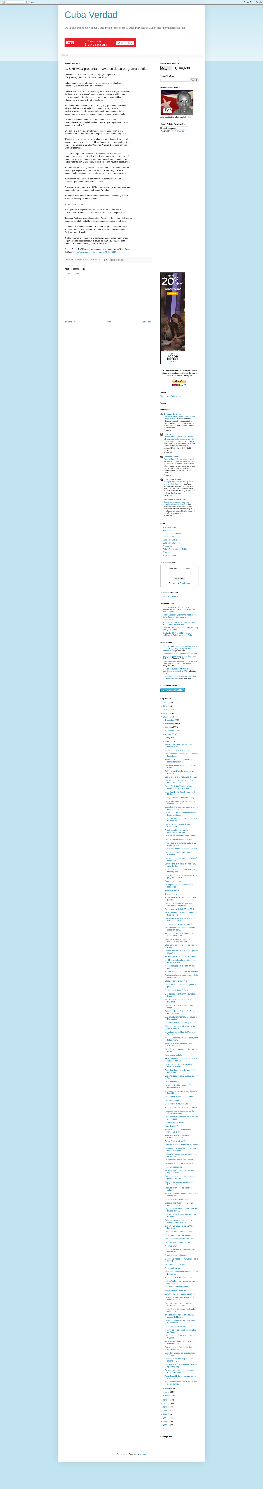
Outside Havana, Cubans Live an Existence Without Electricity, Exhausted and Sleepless (179, 609)
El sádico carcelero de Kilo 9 (177, 981)
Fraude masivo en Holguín (176, 1255)
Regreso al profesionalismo (176, 1287)
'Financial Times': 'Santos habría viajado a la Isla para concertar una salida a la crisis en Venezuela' (179, 439)
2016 (165, 706)
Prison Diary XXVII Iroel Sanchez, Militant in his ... (179, 745)
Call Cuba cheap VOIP (172, 534)
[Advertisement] (108, 298)
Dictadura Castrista (172, 414)
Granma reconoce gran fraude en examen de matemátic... (179, 1304)
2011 (165, 1404)
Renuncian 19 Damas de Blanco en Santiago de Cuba (180, 934)
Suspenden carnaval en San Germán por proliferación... (180, 1149)
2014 (165, 713)
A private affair (171, 1246)
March (168, 1395)
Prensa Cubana (169, 555)
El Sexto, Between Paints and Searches (181, 1145)
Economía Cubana (171, 457)
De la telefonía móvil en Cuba (177, 1104)
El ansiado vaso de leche (175, 1290)
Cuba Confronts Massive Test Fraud (180, 1239)
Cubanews (167, 546)
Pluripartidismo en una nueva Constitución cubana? (177, 1136)
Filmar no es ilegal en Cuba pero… (179, 1235)
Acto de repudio (169, 527)
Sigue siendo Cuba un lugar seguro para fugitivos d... (180, 1204)
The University (171, 894)
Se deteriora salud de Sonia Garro (179, 1163)
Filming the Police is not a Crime (178, 1277)
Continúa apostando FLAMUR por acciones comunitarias (179, 904)
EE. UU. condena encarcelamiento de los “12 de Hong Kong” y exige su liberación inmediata (180, 648)
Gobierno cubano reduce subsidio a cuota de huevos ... (180, 802)
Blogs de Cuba (169, 531)
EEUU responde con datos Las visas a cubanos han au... (181, 1060)
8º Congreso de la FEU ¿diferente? (179, 1097)
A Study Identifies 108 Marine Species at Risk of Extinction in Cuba (179, 623)
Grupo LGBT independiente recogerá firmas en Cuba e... (180, 814)
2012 (165, 1400)
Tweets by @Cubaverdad (170, 396)
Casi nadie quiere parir (174, 1122)
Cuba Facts (169, 434)
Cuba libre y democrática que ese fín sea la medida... (180, 1027)
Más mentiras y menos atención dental (181, 1107)
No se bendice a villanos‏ (175, 1265)
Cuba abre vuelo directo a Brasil (178, 839)
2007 (165, 1418)
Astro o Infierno (171, 1082)
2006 (165, 1421)
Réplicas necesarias (173, 1167)
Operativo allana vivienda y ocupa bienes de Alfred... (179, 781)
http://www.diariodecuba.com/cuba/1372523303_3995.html (100, 252)
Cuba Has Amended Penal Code (178, 1232)
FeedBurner (185, 583)
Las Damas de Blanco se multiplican (180, 924)
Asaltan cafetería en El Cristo (177, 990)
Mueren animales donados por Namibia (181, 972)
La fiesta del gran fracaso (175, 1326)
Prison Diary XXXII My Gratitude (178, 1141)
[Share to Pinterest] (122, 259)
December (169, 720)
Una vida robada (172, 1100)
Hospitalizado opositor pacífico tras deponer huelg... (179, 1171)
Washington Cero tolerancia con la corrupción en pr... (179, 919)
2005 (165, 1425)
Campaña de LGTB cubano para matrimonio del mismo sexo (178, 787)
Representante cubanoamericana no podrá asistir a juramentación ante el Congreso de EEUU (180, 656)
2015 (165, 710)
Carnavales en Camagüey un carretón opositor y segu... (181, 1365)
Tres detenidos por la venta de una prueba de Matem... (179, 1316)
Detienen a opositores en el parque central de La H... (179, 1298)
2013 (165, 717)
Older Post (146, 322)
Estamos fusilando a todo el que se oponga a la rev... (179, 1131)
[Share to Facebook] (119, 259)
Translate (181, 131)
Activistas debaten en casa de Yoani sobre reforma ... (180, 929)
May (167, 1388)
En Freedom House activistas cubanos (181, 957)
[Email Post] (106, 259)
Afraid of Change (172, 890)
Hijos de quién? (171, 1126)
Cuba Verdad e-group (172, 540)
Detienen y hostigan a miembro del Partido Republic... (179, 1371)
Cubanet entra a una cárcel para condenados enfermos (178, 1221)
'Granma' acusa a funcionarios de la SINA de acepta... (180, 1044)
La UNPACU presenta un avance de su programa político (181, 876)
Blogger (142, 1454)
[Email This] (110, 259)
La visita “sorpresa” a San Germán (179, 1160)
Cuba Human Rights (172, 479)
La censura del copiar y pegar (177, 1199)
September (170, 731)
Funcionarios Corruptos (174, 1268)
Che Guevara (168, 537)
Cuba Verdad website (172, 543)
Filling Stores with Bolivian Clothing (179, 798)
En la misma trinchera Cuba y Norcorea (181, 836)
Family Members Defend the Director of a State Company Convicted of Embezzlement (179, 617)
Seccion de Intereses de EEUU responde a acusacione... (178, 940)
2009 (165, 1411)
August (168, 734)
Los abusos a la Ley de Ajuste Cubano (181, 777)
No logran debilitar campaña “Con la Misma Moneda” (180, 1086)
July (167, 738)
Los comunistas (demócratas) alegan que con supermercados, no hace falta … (180, 662)
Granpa (166, 552)
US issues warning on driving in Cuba (180, 1023)
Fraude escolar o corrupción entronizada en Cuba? (176, 831)
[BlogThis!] (113, 259)
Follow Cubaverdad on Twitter (175, 549)
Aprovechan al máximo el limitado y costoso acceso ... (179, 1348)
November (169, 724)
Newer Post (70, 322)
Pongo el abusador (173, 881)
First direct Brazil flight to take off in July (181, 849)
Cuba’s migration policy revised (178, 1242)
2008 (165, 1414)
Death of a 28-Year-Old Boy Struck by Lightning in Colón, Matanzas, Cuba (178, 634)
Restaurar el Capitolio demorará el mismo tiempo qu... (179, 761)
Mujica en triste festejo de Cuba (178, 750)
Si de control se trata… (174, 1055)
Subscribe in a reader (170, 596)
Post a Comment (75, 274)
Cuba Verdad (91, 15)
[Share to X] (116, 259)
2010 (165, 1407)
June (167, 741)
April (167, 1392)
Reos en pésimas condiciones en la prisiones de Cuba (180, 1177)
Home (65, 55)
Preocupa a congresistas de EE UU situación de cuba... (179, 1112)
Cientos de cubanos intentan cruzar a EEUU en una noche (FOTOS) (178, 670)
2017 (165, 703)
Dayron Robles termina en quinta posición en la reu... (178, 1065)
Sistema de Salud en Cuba (175, 500)
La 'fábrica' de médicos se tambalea (180, 1294)
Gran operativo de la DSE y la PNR (179, 909)
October (168, 727)
